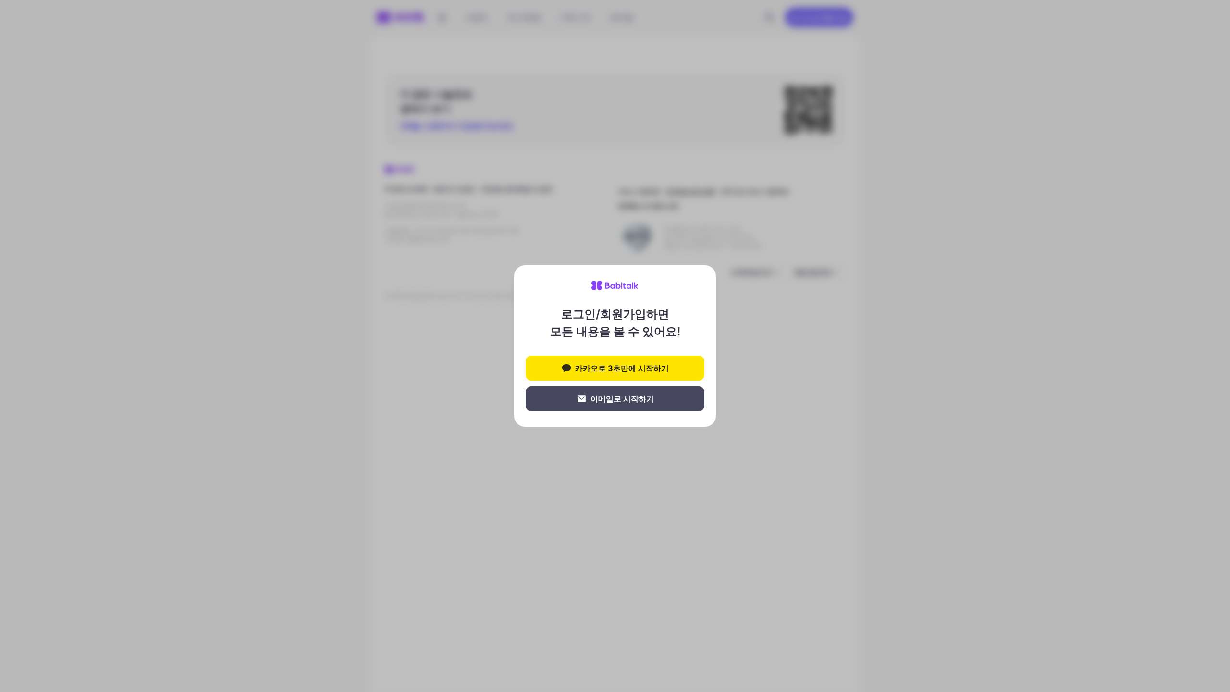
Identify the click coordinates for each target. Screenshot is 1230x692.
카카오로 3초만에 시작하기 (622, 368)
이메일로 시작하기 (622, 399)
